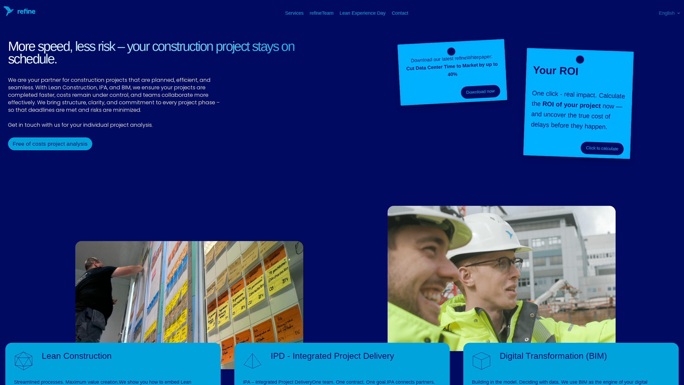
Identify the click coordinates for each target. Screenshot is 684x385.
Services (295, 13)
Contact (400, 13)
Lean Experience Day (363, 13)
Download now (480, 92)
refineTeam (322, 13)
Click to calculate (602, 148)
